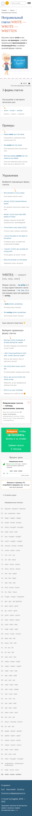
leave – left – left (11, 643)
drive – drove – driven (12, 569)
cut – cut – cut (10, 555)
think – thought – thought (14, 759)
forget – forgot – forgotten (14, 597)
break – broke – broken (13, 522)
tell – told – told (10, 754)
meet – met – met (11, 671)
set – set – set (10, 717)
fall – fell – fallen (10, 578)
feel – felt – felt (10, 583)
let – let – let (9, 648)
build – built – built (11, 532)
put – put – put (10, 680)
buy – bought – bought (13, 536)
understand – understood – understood (14, 764)
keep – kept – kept (11, 629)
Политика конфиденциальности (13, 793)
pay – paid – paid (11, 675)
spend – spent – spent (13, 736)
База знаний (11, 789)
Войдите (12, 431)
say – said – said (10, 703)
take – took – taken (12, 749)
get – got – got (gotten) (13, 601)
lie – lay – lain (9, 652)
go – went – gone (11, 611)
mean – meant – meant (13, 666)
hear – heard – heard (12, 620)
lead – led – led (10, 638)
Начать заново (25, 475)
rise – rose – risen (11, 694)
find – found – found (12, 587)
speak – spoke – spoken (13, 731)
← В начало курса (9, 495)
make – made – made (12, 661)
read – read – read (11, 685)
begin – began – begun (13, 518)
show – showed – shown (14, 722)
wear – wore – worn (12, 770)
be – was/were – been (12, 513)
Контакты (20, 789)
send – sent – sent (11, 712)
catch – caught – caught (13, 541)
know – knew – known (13, 634)
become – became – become (15, 509)
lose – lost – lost (10, 657)
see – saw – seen (11, 708)
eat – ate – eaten (11, 573)
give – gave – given (11, 606)
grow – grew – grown (12, 615)
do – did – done (10, 560)
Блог (3, 789)
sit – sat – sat (9, 726)
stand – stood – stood (12, 740)
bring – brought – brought (14, 527)
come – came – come (12, 550)
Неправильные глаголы (14, 502)
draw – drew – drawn (12, 564)
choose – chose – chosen (14, 546)
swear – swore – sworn (13, 745)
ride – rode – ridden (12, 689)
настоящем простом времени (15, 293)
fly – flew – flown (11, 592)
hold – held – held (11, 624)
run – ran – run (10, 699)
